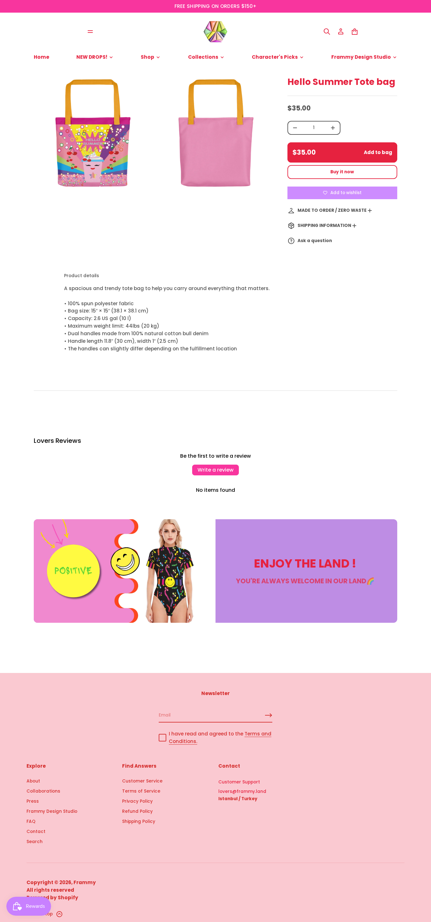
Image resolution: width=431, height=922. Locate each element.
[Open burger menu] (90, 32)
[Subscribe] (268, 715)
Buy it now (342, 172)
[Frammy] (215, 31)
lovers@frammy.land (242, 791)
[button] (327, 32)
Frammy (85, 882)
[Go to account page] (341, 32)
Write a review (215, 469)
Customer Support (239, 782)
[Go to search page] (327, 32)
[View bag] (355, 32)
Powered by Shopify (52, 897)
